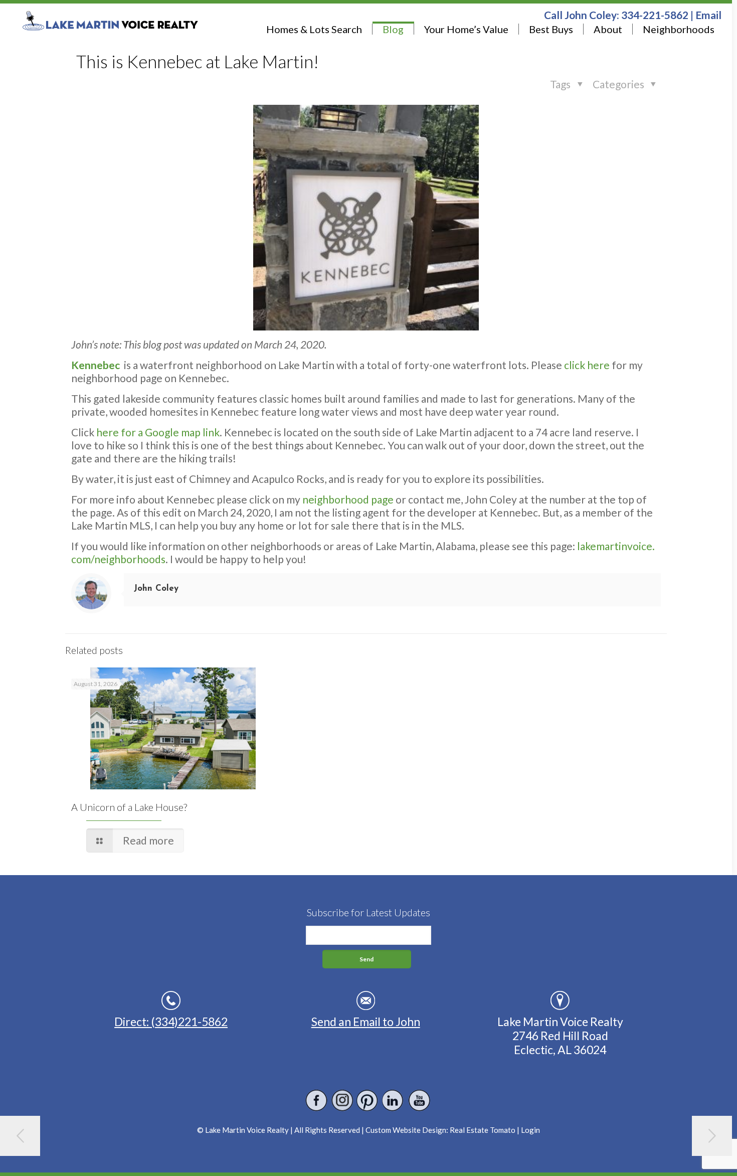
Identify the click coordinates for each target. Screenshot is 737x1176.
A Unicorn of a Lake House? (129, 807)
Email (708, 15)
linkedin (393, 1100)
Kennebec (95, 365)
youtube (419, 1100)
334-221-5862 (654, 15)
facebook (316, 1100)
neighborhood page (348, 499)
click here (587, 365)
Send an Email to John (365, 1022)
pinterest (367, 1100)
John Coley (156, 588)
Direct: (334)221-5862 (171, 1022)
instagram (342, 1100)
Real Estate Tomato (482, 1129)
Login (530, 1129)
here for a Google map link (158, 432)
